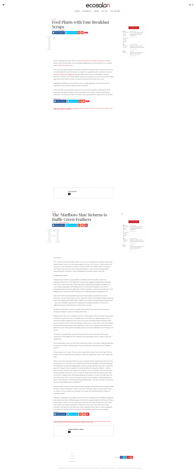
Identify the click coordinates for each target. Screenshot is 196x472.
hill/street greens (96, 421)
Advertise (73, 455)
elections (87, 421)
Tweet (72, 32)
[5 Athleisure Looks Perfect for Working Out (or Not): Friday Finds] (126, 46)
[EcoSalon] (12, 4)
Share (59, 32)
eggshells (80, 108)
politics (60, 422)
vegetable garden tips (65, 109)
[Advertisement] (84, 169)
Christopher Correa (64, 222)
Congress (82, 421)
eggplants (71, 74)
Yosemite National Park (87, 422)
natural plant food (95, 108)
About (72, 453)
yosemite (78, 422)
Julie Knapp (61, 30)
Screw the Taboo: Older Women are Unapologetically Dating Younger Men (136, 34)
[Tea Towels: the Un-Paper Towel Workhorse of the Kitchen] (126, 53)
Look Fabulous (86, 11)
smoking (73, 422)
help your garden (64, 65)
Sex (135, 31)
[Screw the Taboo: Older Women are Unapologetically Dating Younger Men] (126, 36)
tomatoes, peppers (59, 74)
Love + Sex (104, 11)
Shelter (96, 11)
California (59, 421)
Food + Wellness (115, 11)
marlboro (104, 421)
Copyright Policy (72, 461)
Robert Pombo (67, 422)
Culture (77, 11)
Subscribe (73, 458)
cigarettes (76, 421)
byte (59, 99)
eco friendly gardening (71, 108)
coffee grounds (60, 108)
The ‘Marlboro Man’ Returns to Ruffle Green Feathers (79, 217)
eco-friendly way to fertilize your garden (92, 61)
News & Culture (105, 108)
